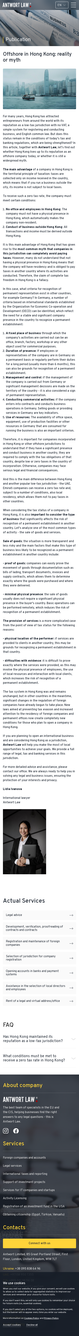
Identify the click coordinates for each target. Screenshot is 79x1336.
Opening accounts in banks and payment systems (32, 972)
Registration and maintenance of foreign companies (33, 943)
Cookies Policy (31, 1318)
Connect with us (39, 1243)
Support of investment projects (24, 1182)
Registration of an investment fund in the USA (34, 1206)
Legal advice (14, 915)
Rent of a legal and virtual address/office (33, 1001)
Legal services (12, 1166)
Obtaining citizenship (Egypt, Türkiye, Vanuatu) (33, 1215)
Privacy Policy (51, 1318)
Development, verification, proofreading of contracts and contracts (34, 928)
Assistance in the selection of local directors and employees (35, 987)
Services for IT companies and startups (29, 1190)
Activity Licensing (14, 1198)
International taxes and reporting (25, 1174)
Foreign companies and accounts (24, 1158)
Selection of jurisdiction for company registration (30, 958)
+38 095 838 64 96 (21, 1269)
